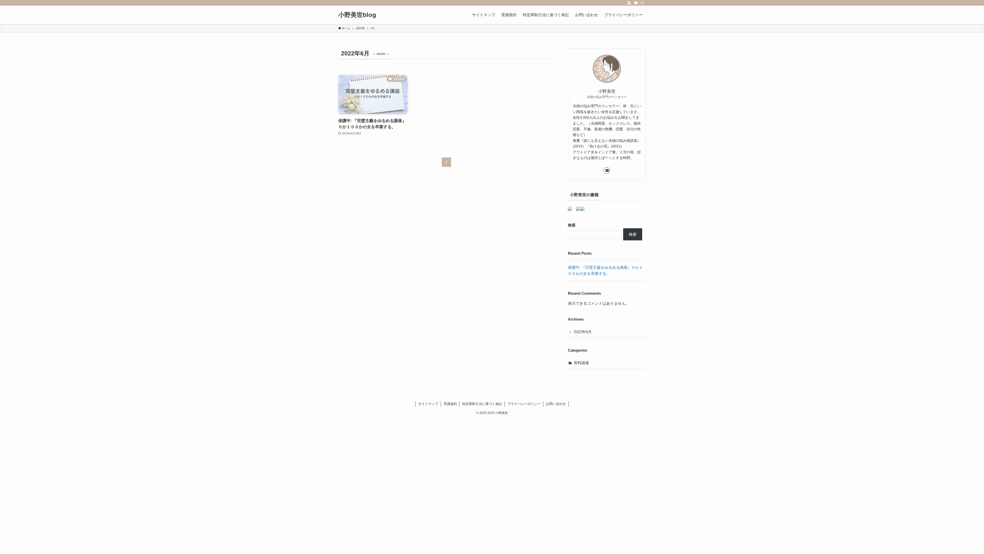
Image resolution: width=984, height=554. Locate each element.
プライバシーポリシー (524, 404)
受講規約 (450, 404)
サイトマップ (428, 404)
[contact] (635, 3)
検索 (572, 225)
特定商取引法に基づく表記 (482, 404)
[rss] (629, 3)
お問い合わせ (556, 404)
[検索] (642, 3)
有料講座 (581, 363)
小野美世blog (357, 15)
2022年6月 (583, 332)
